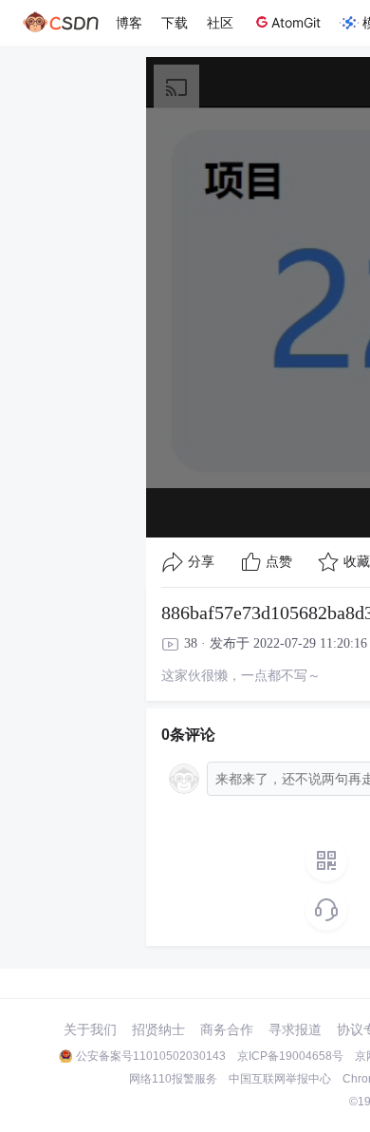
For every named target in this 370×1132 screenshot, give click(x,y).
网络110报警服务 (173, 1078)
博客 (129, 22)
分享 (201, 562)
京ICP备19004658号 (290, 1056)
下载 (174, 22)
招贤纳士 (158, 1029)
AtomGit (296, 22)
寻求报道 (295, 1029)
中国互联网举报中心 (280, 1078)
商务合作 (226, 1029)
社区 (220, 22)
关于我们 (90, 1029)
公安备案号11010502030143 (151, 1056)
